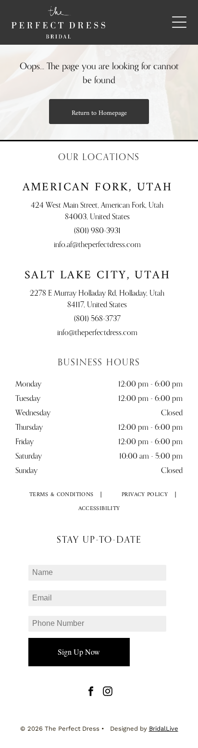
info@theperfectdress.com (97, 333)
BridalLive (163, 728)
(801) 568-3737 (97, 319)
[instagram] (107, 692)
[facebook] (91, 692)
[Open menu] (179, 22)
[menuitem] (61, 494)
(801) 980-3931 (97, 231)
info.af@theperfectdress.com (97, 245)
